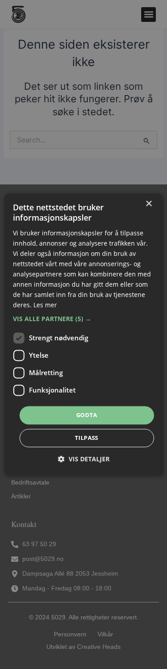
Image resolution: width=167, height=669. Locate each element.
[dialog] (83, 334)
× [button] (148, 204)
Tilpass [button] (86, 438)
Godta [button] (86, 415)
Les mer (45, 305)
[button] (83, 319)
